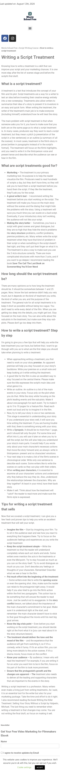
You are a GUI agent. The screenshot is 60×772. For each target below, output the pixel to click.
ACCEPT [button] (40, 767)
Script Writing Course (28, 48)
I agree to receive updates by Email (21, 753)
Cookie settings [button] (24, 767)
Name (4, 741)
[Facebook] (4, 38)
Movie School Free (9, 48)
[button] (30, 28)
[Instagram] (12, 38)
